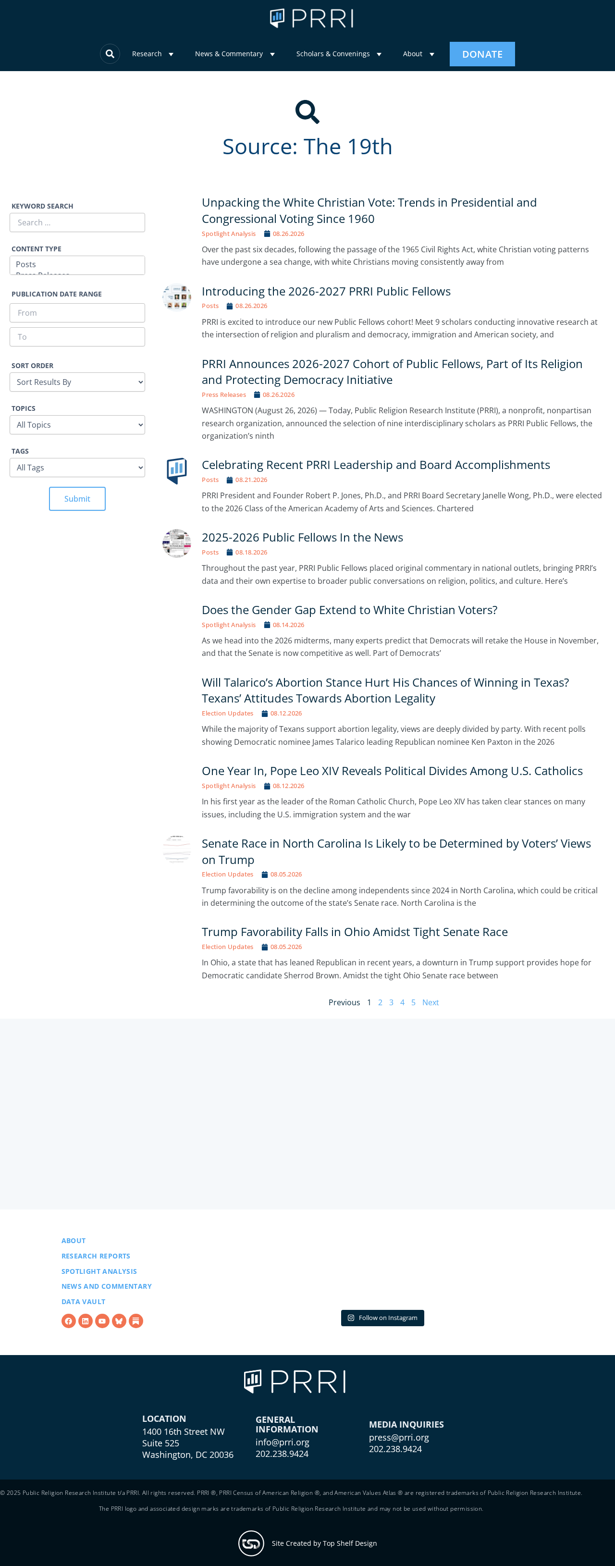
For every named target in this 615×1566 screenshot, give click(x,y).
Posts (210, 305)
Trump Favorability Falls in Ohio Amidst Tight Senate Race (355, 931)
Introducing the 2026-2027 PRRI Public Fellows (326, 291)
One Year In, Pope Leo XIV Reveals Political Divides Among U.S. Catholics (392, 770)
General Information (287, 1473)
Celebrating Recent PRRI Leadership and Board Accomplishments (376, 464)
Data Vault (84, 1326)
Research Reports (96, 1280)
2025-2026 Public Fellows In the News (302, 537)
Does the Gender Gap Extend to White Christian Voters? (349, 609)
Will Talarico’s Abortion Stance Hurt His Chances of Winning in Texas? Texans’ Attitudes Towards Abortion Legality (385, 690)
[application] (171, 54)
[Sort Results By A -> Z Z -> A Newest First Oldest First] (77, 376)
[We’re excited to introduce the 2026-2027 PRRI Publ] (265, 1295)
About (412, 53)
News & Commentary (229, 53)
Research (147, 53)
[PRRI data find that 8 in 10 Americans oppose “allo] (382, 1295)
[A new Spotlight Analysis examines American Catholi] (498, 1295)
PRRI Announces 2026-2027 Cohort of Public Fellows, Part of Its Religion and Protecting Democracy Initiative (392, 372)
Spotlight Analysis (229, 233)
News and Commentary (107, 1310)
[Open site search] (110, 54)
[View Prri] (119, 1345)
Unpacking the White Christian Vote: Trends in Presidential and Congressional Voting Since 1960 (369, 210)
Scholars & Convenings (333, 53)
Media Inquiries (406, 1473)
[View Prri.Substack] (136, 1345)
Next (430, 1002)
